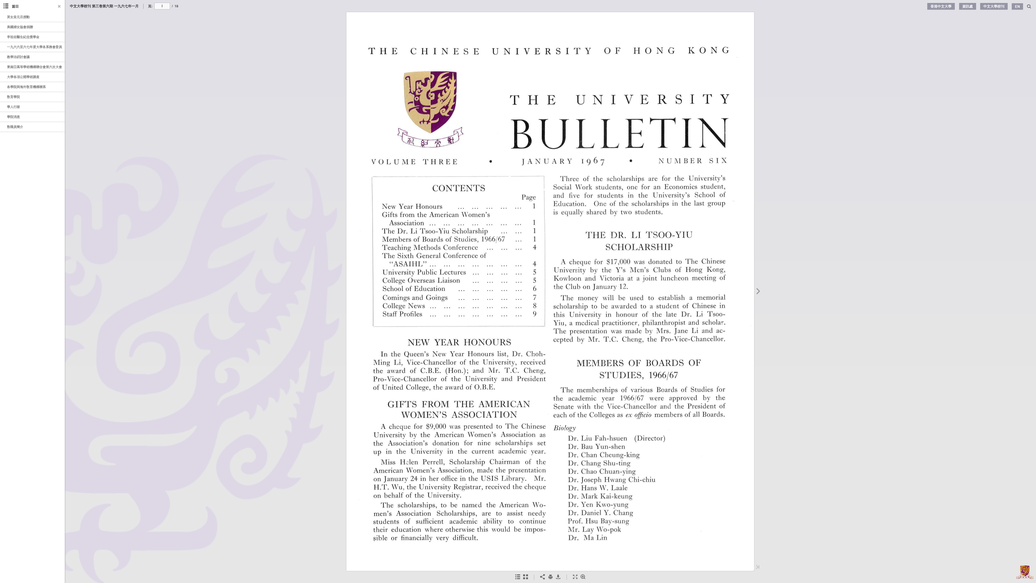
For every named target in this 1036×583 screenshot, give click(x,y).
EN (1017, 6)
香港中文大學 (941, 6)
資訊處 (967, 6)
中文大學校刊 (993, 6)
